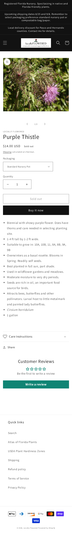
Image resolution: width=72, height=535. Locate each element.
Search (12, 433)
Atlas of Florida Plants (22, 442)
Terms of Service (18, 478)
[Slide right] (44, 124)
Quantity (8, 176)
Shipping (7, 152)
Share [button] (11, 347)
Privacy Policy (16, 487)
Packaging (9, 158)
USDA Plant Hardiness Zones (26, 451)
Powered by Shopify (46, 528)
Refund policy (17, 469)
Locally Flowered (31, 528)
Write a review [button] (35, 384)
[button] (5, 42)
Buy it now (36, 210)
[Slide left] (27, 124)
